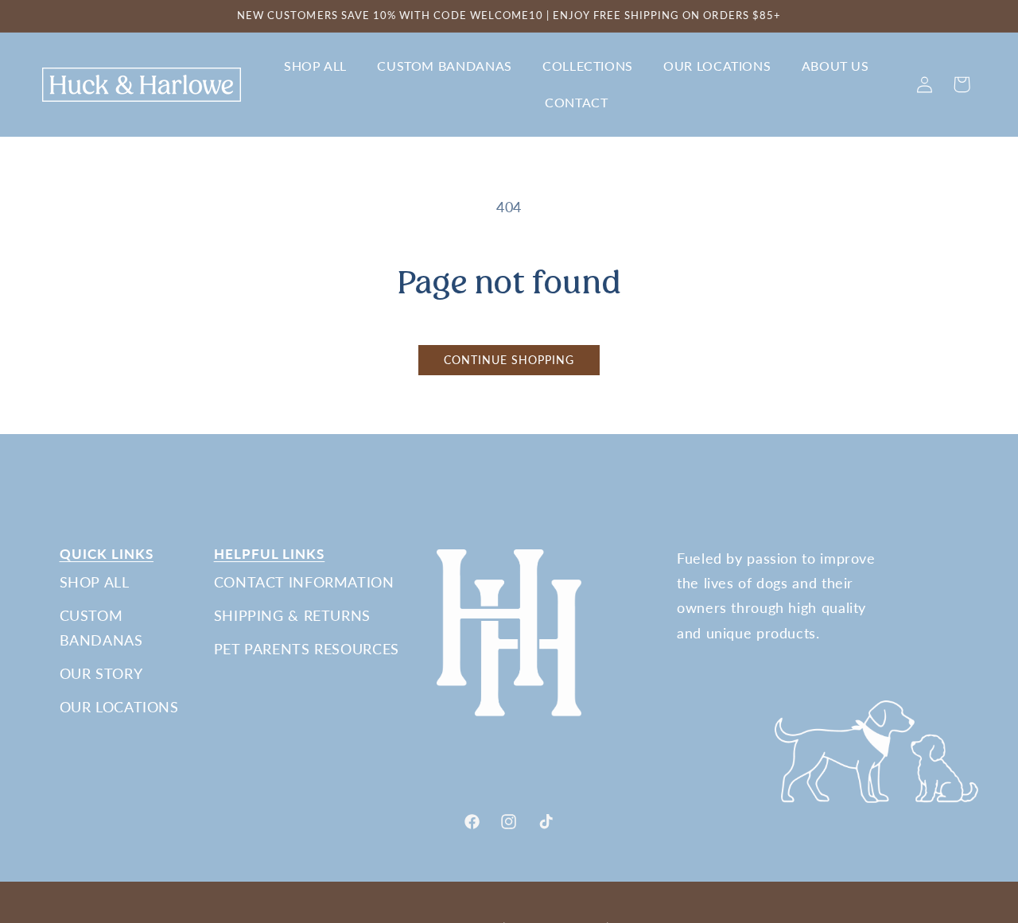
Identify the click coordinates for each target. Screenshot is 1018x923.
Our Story (101, 673)
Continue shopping (509, 360)
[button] (315, 66)
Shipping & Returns (292, 615)
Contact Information (304, 582)
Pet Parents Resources (306, 648)
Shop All (95, 582)
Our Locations (119, 707)
